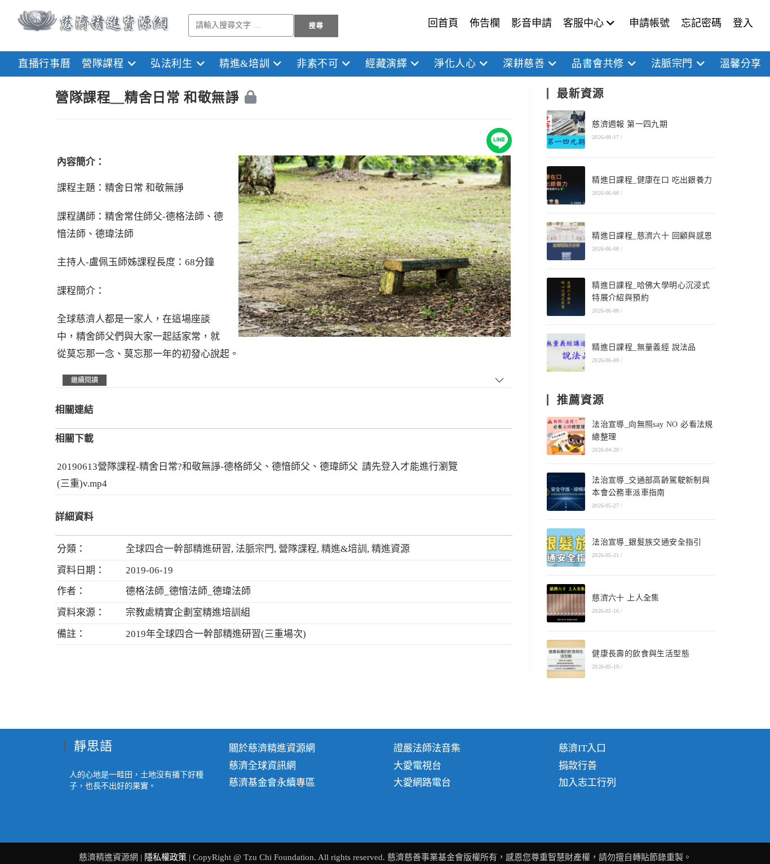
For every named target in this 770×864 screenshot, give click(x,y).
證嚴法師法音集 (427, 748)
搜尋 (316, 26)
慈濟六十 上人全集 (626, 598)
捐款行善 (578, 765)
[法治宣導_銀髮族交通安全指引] (566, 547)
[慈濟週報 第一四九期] (566, 129)
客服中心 (583, 23)
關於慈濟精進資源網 (272, 748)
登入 (743, 23)
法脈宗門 (255, 549)
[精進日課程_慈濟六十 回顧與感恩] (566, 241)
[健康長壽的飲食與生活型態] (566, 659)
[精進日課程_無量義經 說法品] (566, 352)
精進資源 (390, 549)
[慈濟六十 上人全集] (566, 603)
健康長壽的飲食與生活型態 (640, 653)
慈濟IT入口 (582, 748)
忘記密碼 (701, 23)
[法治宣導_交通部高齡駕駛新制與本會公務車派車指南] (566, 492)
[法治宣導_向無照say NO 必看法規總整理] (566, 436)
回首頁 (443, 23)
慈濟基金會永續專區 (272, 782)
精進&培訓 (344, 549)
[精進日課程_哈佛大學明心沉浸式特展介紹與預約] (566, 297)
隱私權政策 (166, 857)
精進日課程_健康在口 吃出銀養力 (652, 180)
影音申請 (531, 23)
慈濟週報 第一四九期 (629, 124)
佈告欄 (485, 23)
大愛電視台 (417, 765)
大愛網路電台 (422, 782)
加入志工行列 (587, 782)
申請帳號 (649, 23)
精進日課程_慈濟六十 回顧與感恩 (652, 235)
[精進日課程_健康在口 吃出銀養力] (566, 185)
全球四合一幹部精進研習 (178, 549)
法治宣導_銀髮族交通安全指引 (647, 542)
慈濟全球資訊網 (262, 765)
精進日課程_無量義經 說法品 (644, 347)
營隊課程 (297, 549)
